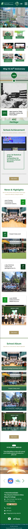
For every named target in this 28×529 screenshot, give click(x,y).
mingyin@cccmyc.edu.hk (13, 513)
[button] (1, 47)
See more (14, 178)
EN (21, 4)
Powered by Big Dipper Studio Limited (14, 528)
